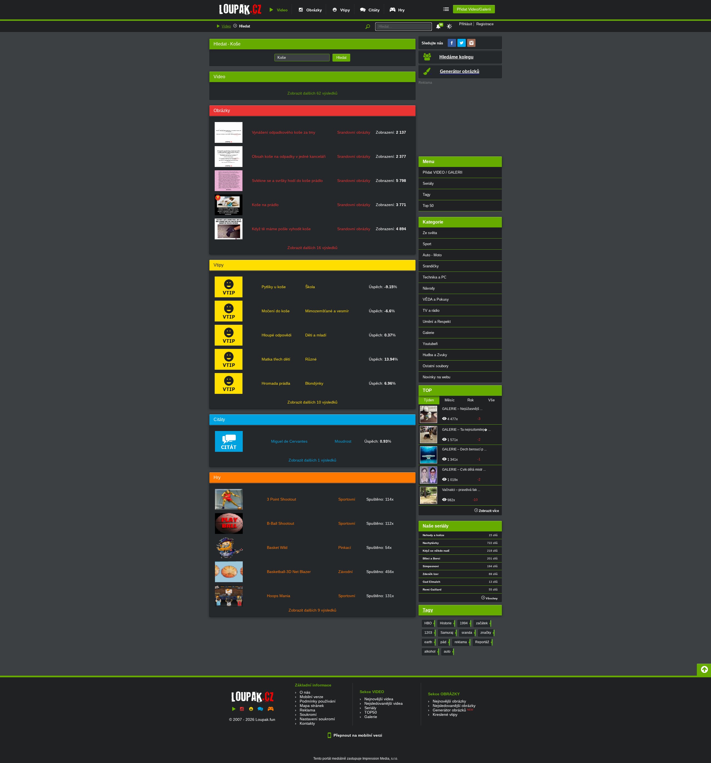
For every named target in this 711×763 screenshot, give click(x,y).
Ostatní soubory (436, 366)
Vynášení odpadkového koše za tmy (283, 132)
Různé (311, 359)
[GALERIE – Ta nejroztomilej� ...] (430, 434)
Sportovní (346, 499)
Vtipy (344, 10)
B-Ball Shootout (280, 523)
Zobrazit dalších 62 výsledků (312, 93)
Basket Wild (277, 547)
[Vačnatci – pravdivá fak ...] (430, 495)
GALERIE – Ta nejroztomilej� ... (466, 429)
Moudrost (343, 441)
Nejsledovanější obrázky (454, 705)
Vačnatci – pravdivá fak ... (461, 489)
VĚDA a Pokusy (436, 299)
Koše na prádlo (265, 204)
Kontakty (307, 723)
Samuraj (448, 633)
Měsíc (450, 400)
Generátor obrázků (449, 710)
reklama (462, 642)
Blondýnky (314, 383)
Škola (310, 287)
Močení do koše (276, 311)
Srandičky (431, 266)
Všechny (491, 598)
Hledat (244, 26)
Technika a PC (434, 277)
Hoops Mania (278, 596)
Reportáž (483, 642)
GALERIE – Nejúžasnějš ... (462, 408)
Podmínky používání (318, 701)
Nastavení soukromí (317, 719)
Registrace (485, 24)
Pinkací (344, 547)
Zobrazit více (488, 511)
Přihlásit (465, 24)
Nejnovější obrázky (449, 701)
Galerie (428, 333)
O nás (305, 692)
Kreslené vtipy (445, 714)
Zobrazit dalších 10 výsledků (312, 402)
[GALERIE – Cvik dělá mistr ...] (430, 475)
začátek (483, 623)
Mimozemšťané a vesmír (327, 311)
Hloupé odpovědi (276, 335)
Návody (429, 288)
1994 (465, 623)
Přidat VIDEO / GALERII (442, 172)
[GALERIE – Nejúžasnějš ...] (430, 414)
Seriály (428, 183)
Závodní (345, 571)
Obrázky (313, 10)
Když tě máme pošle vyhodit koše (281, 229)
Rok (470, 400)
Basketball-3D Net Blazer (289, 571)
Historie (447, 623)
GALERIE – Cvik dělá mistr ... (464, 469)
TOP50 (370, 712)
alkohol (431, 651)
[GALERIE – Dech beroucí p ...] (430, 454)
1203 (429, 633)
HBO (429, 623)
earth (429, 642)
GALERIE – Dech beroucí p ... (464, 449)
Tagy (426, 194)
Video (281, 10)
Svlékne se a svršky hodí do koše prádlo (287, 180)
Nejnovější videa (378, 699)
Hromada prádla (276, 383)
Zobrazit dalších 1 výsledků (312, 460)
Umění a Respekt (437, 322)
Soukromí (308, 714)
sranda (468, 633)
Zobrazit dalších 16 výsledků (312, 247)
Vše (491, 400)
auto (448, 651)
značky (487, 633)
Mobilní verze (311, 696)
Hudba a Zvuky (435, 355)
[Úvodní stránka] (240, 16)
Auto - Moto (432, 255)
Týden (429, 400)
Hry (400, 10)
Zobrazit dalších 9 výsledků (312, 610)
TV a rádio (431, 310)
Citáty (373, 10)
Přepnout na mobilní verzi (357, 735)
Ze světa (430, 233)
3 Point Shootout (281, 499)
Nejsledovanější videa (383, 703)
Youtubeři (430, 344)
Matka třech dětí (276, 359)
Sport (427, 244)
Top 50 (428, 206)
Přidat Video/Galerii (474, 9)
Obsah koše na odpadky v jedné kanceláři (289, 156)
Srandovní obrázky (353, 132)
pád (444, 642)
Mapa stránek (312, 705)
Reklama (307, 710)
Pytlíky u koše (274, 287)
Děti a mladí (315, 335)
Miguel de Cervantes (289, 441)
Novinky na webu (436, 377)
